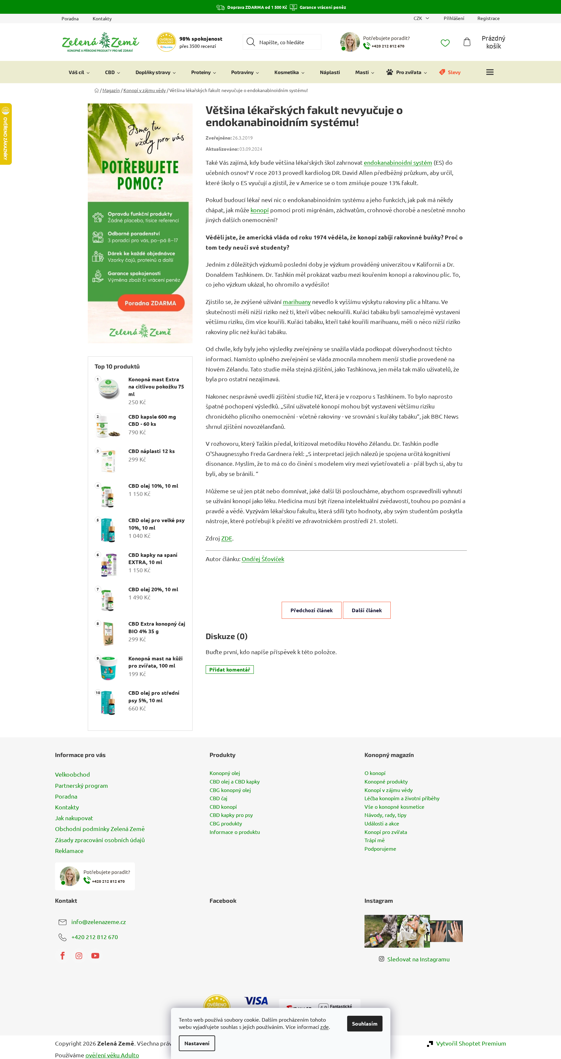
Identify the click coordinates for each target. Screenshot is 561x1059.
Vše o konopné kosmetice (394, 807)
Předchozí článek (311, 610)
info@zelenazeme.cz (98, 921)
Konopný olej (225, 773)
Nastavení (197, 1043)
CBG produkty (226, 823)
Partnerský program (81, 785)
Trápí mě (375, 840)
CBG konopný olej (230, 790)
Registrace (488, 18)
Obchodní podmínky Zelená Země (100, 828)
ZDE (226, 538)
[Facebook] (62, 955)
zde (324, 1026)
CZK (418, 18)
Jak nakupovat (74, 817)
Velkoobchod (72, 774)
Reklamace (69, 850)
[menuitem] (79, 72)
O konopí (375, 773)
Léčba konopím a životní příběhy (402, 798)
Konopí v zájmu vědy (389, 790)
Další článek (367, 610)
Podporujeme (380, 849)
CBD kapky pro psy (231, 815)
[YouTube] (95, 955)
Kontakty (102, 18)
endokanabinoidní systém (398, 162)
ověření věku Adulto (112, 1054)
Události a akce (382, 823)
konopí (260, 209)
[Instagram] (78, 955)
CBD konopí (223, 807)
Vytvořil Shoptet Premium (471, 1043)
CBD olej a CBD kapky (235, 782)
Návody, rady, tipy (385, 815)
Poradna (70, 18)
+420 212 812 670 (94, 936)
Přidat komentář (229, 669)
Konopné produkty (386, 782)
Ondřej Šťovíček (263, 558)
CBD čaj (218, 798)
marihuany (297, 301)
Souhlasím (365, 1023)
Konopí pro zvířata (386, 832)
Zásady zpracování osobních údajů (100, 839)
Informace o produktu (235, 832)
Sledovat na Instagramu (418, 958)
